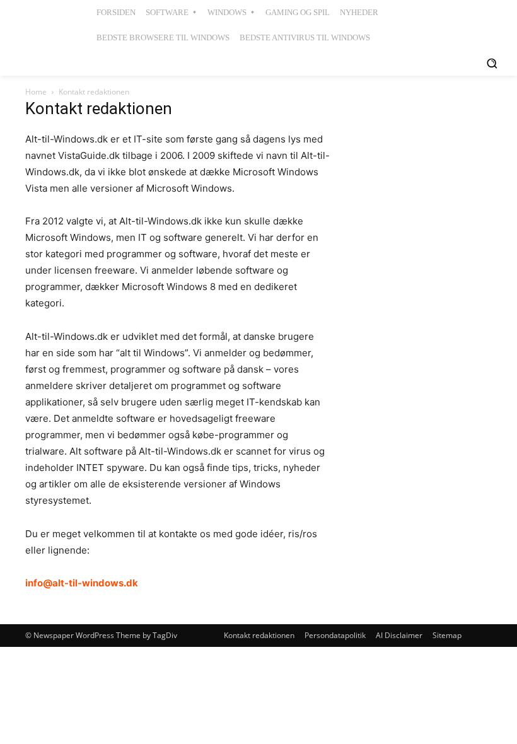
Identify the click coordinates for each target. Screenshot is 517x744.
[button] (491, 63)
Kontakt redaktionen (259, 635)
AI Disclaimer (399, 635)
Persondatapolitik (335, 635)
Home (36, 91)
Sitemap (447, 635)
